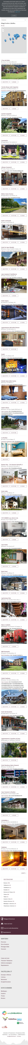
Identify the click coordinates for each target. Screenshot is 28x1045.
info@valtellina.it (11, 1036)
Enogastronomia (6, 982)
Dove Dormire (5, 944)
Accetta (14, 15)
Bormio (5, 883)
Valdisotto (6, 885)
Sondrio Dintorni (8, 901)
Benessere (4, 979)
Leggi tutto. (17, 11)
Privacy (19, 1036)
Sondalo (6, 889)
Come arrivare (5, 958)
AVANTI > (23, 873)
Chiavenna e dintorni (9, 906)
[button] (14, 39)
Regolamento (5, 965)
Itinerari (3, 949)
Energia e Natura (6, 974)
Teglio (5, 896)
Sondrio (3, 993)
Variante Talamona (6, 960)
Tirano (5, 894)
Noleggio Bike (5, 946)
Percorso (3, 942)
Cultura (3, 977)
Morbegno (4, 991)
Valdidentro (7, 887)
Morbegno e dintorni (9, 903)
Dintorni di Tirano (8, 892)
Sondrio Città (7, 899)
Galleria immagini (6, 963)
